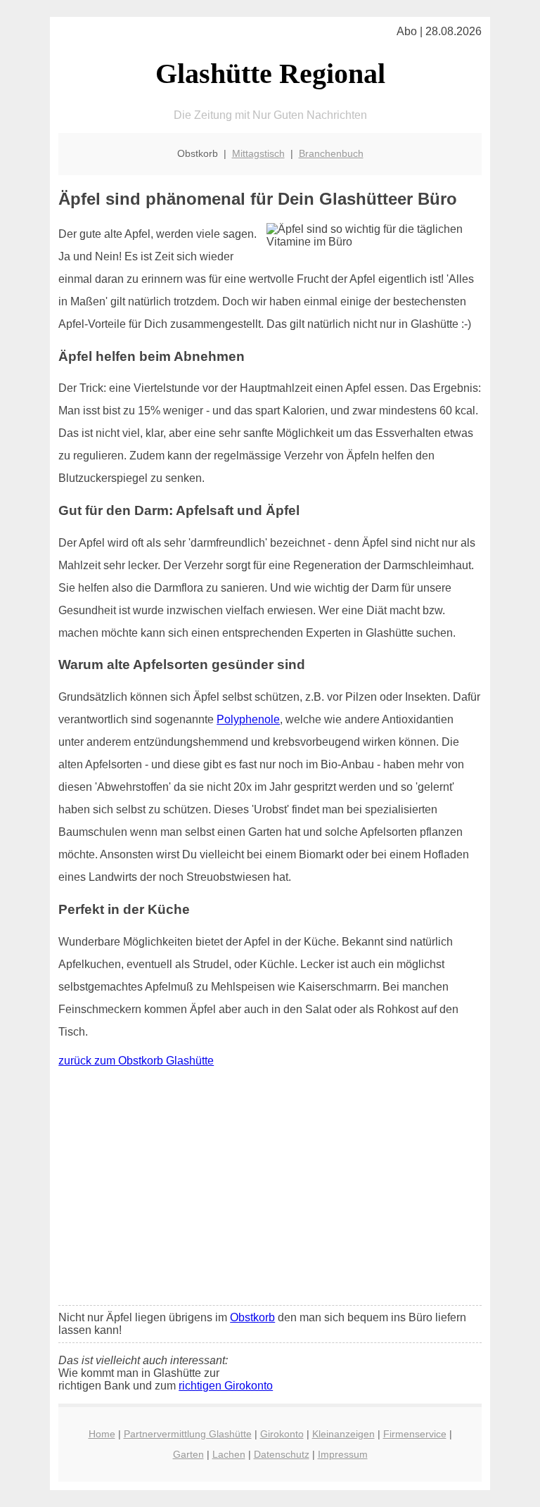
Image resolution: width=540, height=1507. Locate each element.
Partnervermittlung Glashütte (188, 1433)
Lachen (228, 1454)
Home (102, 1433)
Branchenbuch (331, 153)
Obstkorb (252, 1317)
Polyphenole (248, 719)
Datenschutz (281, 1454)
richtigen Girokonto (226, 1386)
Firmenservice (414, 1433)
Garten (188, 1454)
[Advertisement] (270, 1189)
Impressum (343, 1454)
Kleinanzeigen (343, 1433)
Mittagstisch (258, 153)
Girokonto (282, 1433)
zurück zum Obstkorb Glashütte (136, 1061)
